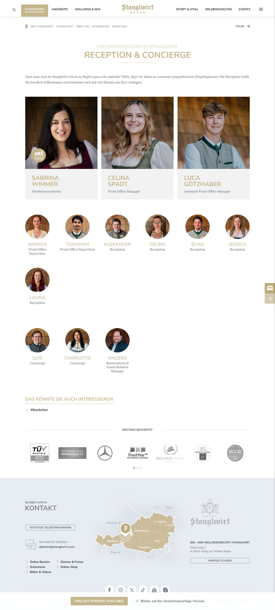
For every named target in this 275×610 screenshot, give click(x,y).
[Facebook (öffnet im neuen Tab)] (109, 590)
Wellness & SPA (87, 9)
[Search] (14, 9)
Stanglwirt (35, 9)
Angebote (60, 9)
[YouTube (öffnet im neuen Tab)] (154, 590)
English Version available (99, 601)
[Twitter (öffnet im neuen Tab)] (132, 590)
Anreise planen (220, 560)
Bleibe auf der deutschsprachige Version (172, 601)
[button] (261, 9)
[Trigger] (270, 298)
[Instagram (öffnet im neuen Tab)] (120, 590)
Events (244, 9)
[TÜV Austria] (39, 453)
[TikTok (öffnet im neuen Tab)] (143, 590)
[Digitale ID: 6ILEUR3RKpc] (39, 155)
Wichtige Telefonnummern (50, 527)
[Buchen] (270, 288)
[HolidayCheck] (72, 453)
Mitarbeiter (39, 410)
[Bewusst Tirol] (235, 453)
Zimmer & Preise (71, 562)
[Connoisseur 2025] (202, 453)
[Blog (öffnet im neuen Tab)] (165, 590)
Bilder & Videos (40, 572)
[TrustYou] (137, 453)
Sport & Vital (187, 9)
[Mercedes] (104, 453)
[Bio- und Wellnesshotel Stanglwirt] (137, 9)
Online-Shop (69, 567)
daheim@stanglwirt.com (57, 547)
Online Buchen (40, 562)
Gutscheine (37, 567)
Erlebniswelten (218, 9)
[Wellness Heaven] (170, 453)
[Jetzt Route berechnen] (125, 529)
